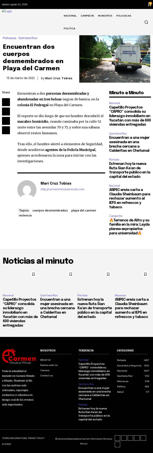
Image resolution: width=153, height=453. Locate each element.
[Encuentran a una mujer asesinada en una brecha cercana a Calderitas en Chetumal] (58, 280)
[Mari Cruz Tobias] (26, 189)
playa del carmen (83, 210)
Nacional (114, 103)
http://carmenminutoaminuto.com (62, 189)
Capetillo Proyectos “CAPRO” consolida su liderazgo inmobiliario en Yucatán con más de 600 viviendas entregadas (130, 116)
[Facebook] (6, 102)
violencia (25, 215)
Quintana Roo (27, 38)
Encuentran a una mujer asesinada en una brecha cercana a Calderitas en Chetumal (57, 308)
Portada (114, 159)
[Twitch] (137, 438)
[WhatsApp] (6, 130)
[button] (146, 22)
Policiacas (9, 38)
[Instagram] (124, 438)
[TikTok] (130, 438)
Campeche (116, 216)
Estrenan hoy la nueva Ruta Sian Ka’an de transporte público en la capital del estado (94, 308)
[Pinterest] (6, 121)
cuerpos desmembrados (50, 210)
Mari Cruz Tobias (59, 78)
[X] (6, 111)
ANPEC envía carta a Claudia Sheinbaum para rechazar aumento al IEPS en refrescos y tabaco (129, 198)
